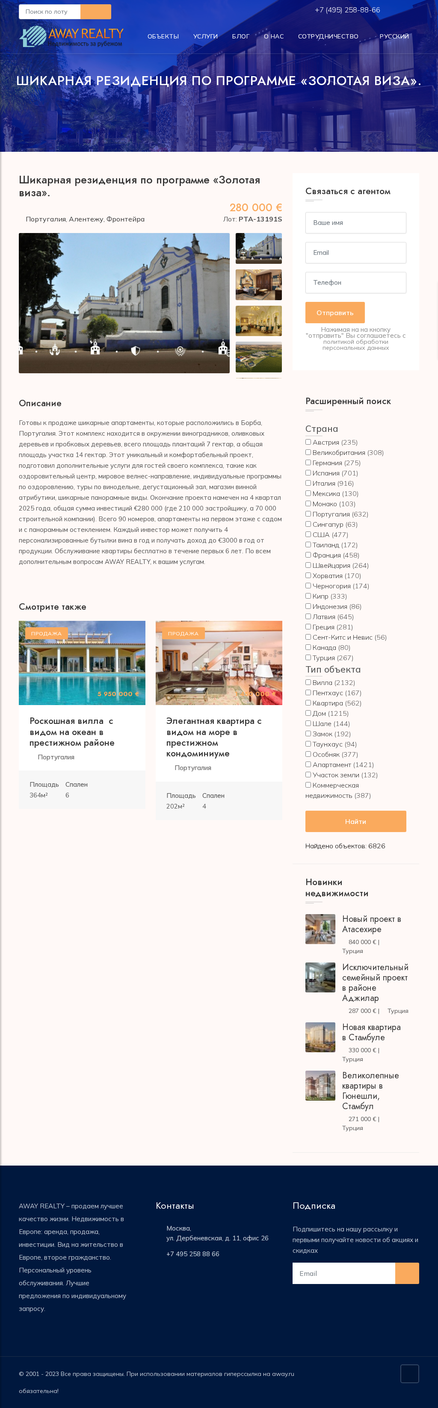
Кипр (320, 596)
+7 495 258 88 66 (192, 1254)
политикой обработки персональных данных (356, 344)
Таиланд (326, 544)
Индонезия (330, 606)
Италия (324, 483)
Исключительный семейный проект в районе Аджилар (375, 982)
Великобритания (339, 452)
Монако (325, 503)
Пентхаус (328, 692)
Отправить (335, 312)
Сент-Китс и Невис (343, 637)
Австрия (326, 442)
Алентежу (86, 219)
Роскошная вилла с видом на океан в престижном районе (72, 731)
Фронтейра (126, 219)
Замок (322, 733)
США (321, 534)
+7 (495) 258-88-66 (348, 9)
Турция (324, 657)
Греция (323, 627)
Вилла (322, 682)
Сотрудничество (328, 36)
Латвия (324, 616)
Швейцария (331, 565)
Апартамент (332, 764)
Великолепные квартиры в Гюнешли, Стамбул (370, 1091)
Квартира (328, 703)
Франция (327, 555)
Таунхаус (328, 744)
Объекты (163, 36)
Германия (327, 462)
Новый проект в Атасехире (371, 924)
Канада (324, 647)
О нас (274, 36)
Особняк (326, 754)
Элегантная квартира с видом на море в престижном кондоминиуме (214, 737)
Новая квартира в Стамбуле (371, 1032)
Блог (240, 36)
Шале (322, 723)
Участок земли (336, 774)
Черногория (332, 586)
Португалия (46, 219)
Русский (393, 36)
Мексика (326, 493)
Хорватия (328, 575)
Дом (319, 713)
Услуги (205, 36)
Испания (326, 473)
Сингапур (328, 524)
